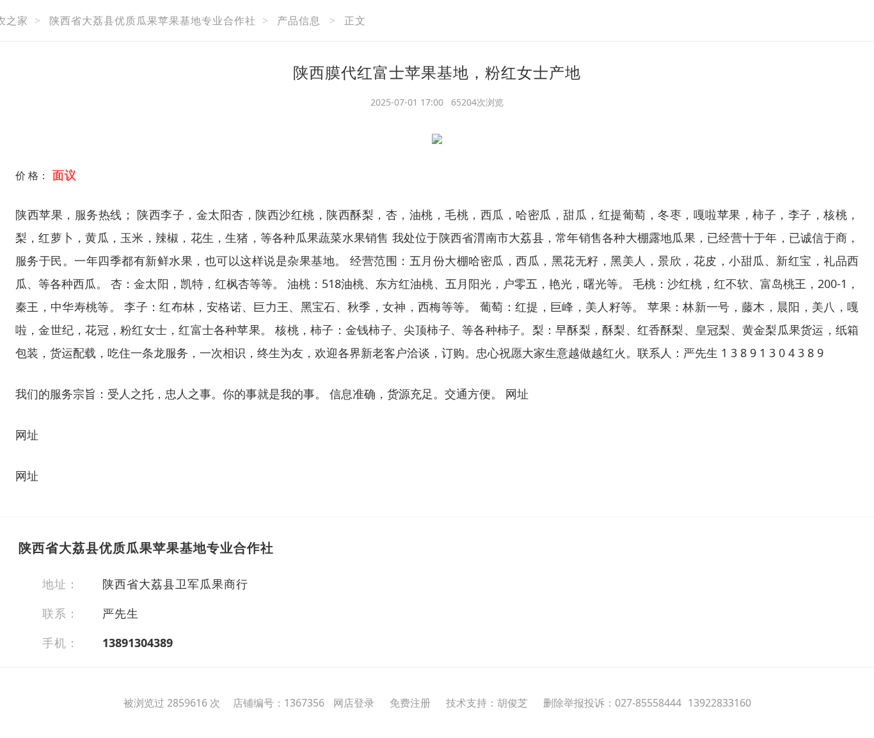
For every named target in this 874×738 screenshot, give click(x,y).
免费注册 (410, 703)
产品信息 (299, 20)
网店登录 (353, 703)
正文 (355, 20)
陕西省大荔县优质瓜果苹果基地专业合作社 (152, 20)
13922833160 (719, 703)
